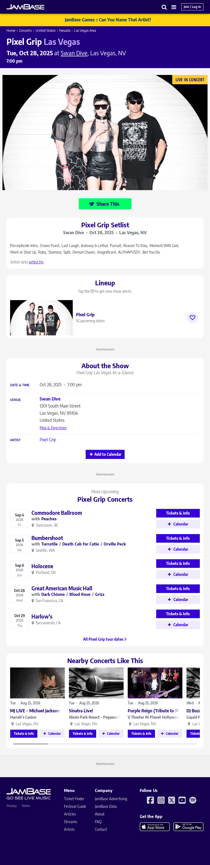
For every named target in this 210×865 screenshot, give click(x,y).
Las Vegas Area (85, 30)
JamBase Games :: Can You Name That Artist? (108, 19)
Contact (101, 829)
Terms (26, 806)
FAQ (98, 821)
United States (46, 30)
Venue (15, 400)
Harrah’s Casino (23, 717)
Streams (70, 821)
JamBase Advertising (111, 798)
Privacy (12, 806)
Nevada (64, 30)
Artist (15, 440)
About (99, 814)
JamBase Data (106, 806)
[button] (164, 6)
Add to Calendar (107, 454)
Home (11, 30)
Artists (69, 829)
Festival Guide (75, 806)
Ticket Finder (74, 798)
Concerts (25, 30)
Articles (70, 814)
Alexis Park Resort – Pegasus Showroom (96, 717)
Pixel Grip (48, 439)
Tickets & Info (24, 734)
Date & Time (20, 385)
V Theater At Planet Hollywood (154, 717)
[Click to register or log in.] (192, 317)
